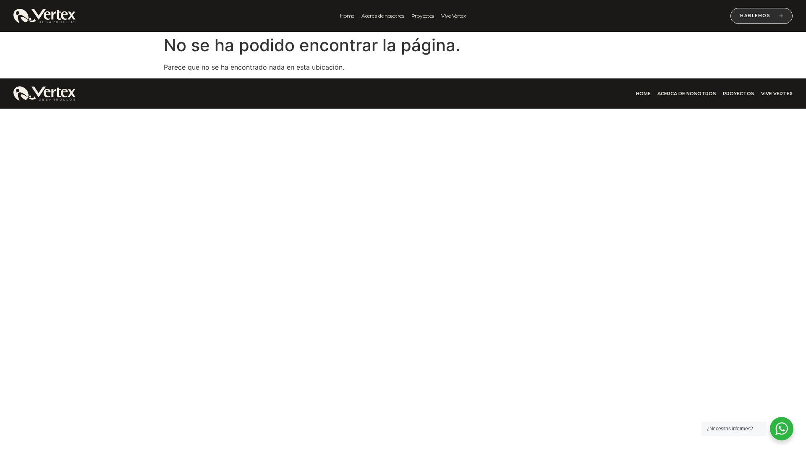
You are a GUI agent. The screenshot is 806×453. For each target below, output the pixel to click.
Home (347, 16)
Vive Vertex (453, 16)
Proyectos (422, 16)
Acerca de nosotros (382, 16)
